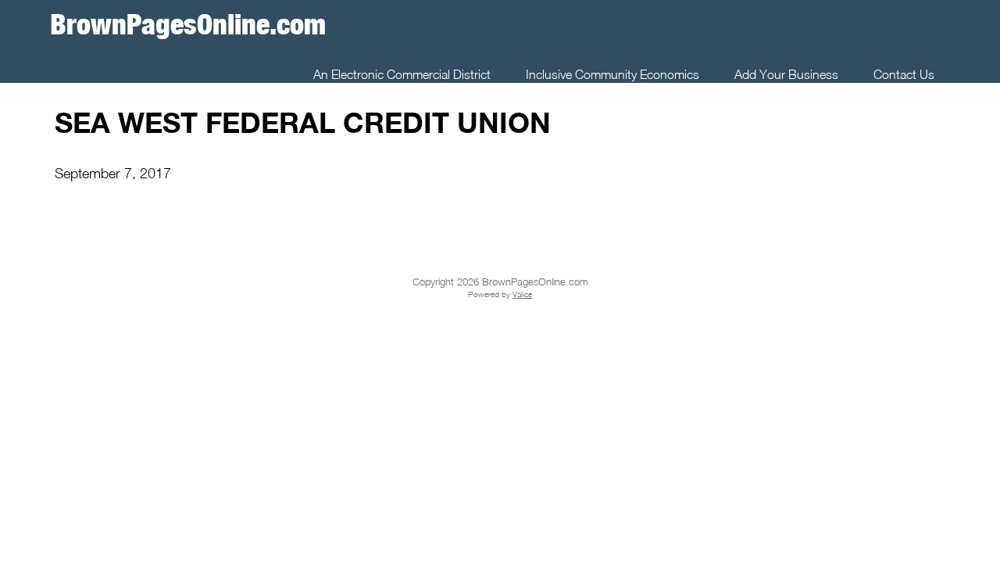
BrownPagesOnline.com (188, 24)
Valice (522, 294)
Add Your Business (786, 74)
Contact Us (903, 74)
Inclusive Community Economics (612, 74)
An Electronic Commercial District (402, 74)
